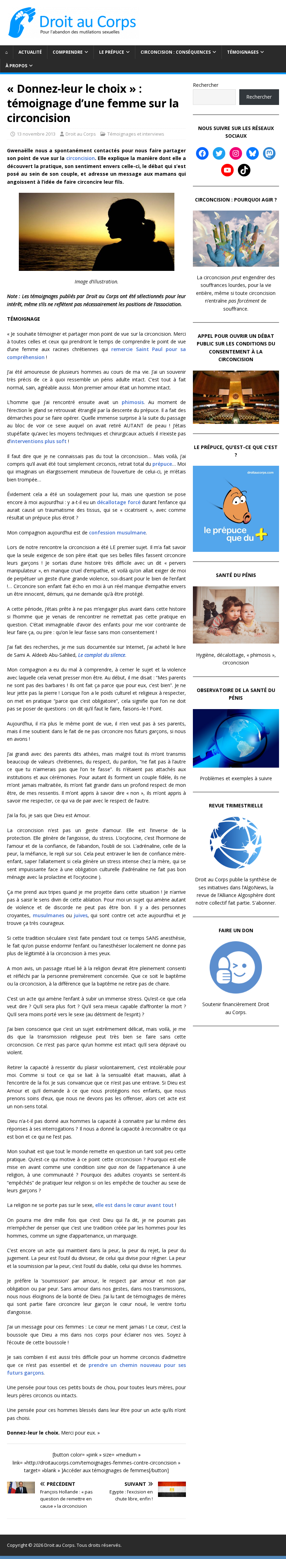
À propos (16, 66)
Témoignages (242, 52)
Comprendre (68, 52)
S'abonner (263, 902)
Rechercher (205, 85)
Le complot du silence (101, 655)
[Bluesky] (252, 153)
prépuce (162, 464)
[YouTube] (227, 170)
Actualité (30, 52)
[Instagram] (235, 153)
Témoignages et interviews (135, 134)
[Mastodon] (269, 153)
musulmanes (48, 915)
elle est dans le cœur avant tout (134, 1205)
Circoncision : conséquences (176, 52)
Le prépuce (111, 52)
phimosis (133, 402)
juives (81, 915)
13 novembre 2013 (36, 134)
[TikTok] (244, 170)
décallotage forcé (118, 502)
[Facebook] (202, 153)
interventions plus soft (38, 441)
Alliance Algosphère (241, 895)
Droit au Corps (81, 134)
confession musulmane (117, 532)
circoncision (80, 158)
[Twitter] (219, 153)
